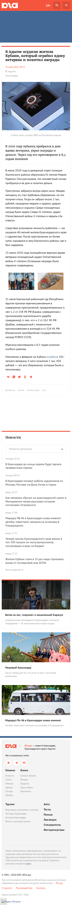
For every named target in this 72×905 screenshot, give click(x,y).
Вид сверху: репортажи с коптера (21, 809)
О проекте (7, 888)
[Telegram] (16, 763)
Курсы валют (26, 787)
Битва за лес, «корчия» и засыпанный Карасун (34, 615)
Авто (47, 804)
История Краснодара (15, 817)
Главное (10, 770)
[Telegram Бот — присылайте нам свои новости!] (24, 763)
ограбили (52, 356)
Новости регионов (20, 449)
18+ (48, 5)
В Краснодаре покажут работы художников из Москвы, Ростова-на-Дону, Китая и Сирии (34, 482)
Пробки (9, 795)
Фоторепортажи (54, 830)
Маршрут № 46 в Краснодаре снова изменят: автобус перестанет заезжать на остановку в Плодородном (33, 521)
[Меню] (66, 5)
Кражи (21, 390)
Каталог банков (27, 775)
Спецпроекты (52, 824)
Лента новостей (13, 569)
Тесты (47, 809)
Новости (13, 437)
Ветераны (10, 390)
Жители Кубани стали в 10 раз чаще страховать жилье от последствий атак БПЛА (34, 560)
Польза (48, 814)
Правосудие (33, 390)
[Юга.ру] (10, 5)
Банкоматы (25, 791)
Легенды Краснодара (15, 813)
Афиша (8, 787)
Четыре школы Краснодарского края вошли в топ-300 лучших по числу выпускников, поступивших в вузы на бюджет (33, 542)
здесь (28, 863)
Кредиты (24, 783)
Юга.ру (28, 745)
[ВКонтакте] (8, 763)
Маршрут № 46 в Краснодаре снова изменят (33, 720)
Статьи (8, 779)
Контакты (40, 888)
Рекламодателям (24, 888)
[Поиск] (57, 5)
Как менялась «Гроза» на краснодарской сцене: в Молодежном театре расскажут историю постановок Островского (35, 501)
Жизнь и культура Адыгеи (18, 821)
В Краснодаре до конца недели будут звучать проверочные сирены (33, 466)
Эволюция (50, 819)
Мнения (9, 783)
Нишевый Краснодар (18, 667)
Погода (9, 791)
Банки (24, 770)
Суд (44, 390)
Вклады (24, 779)
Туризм (10, 804)
